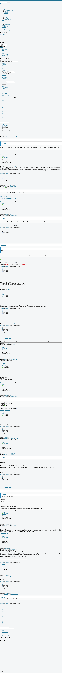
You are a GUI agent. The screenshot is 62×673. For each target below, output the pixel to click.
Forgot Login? (4, 49)
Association (4, 27)
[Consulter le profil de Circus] (5, 537)
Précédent (3, 101)
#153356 (11, 453)
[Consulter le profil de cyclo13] (5, 125)
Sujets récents (4, 64)
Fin (2, 111)
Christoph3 (10, 437)
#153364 (6, 593)
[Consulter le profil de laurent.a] (5, 204)
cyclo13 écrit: (3, 143)
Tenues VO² (6, 26)
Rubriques (3, 63)
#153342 (6, 135)
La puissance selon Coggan (8, 10)
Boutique (3, 25)
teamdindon (10, 593)
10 (2, 121)
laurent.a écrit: (3, 245)
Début (3, 100)
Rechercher (4, 65)
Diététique (5, 15)
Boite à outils (4, 21)
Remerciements (6, 18)
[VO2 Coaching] (3, 34)
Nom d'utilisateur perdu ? (6, 77)
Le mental (5, 16)
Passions (2, 533)
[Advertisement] (6, 38)
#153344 (11, 185)
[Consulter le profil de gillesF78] (5, 268)
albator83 (3, 512)
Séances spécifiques (7, 12)
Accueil (3, 5)
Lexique (5, 17)
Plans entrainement (7, 24)
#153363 (6, 575)
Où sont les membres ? (7, 30)
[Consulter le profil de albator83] (5, 513)
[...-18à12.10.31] (7, 196)
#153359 (6, 487)
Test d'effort (6, 9)
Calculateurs (6, 23)
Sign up (3, 50)
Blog (7, 533)
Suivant (3, 110)
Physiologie (6, 8)
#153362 (6, 548)
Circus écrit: (3, 218)
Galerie (5, 533)
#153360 (6, 524)
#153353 (6, 395)
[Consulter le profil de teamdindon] (6, 583)
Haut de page (2, 670)
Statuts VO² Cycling (7, 28)
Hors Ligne (4, 126)
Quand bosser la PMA (13, 136)
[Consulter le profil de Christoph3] (6, 428)
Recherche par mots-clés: (5, 61)
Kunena (33, 638)
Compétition (6, 13)
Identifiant (4, 71)
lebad (3, 175)
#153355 (6, 437)
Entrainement (4, 6)
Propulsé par (30, 638)
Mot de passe (4, 72)
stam (3, 156)
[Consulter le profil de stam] (5, 157)
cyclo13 (3, 124)
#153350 (6, 338)
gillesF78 (3, 267)
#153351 (6, 358)
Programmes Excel (7, 22)
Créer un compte (4, 78)
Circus (3, 536)
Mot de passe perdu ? (5, 76)
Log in (1, 47)
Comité (5, 29)
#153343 (6, 165)
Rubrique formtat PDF (7, 19)
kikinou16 (13, 560)
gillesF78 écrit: (4, 491)
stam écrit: (3, 139)
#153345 (6, 214)
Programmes (6, 11)
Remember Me (2, 46)
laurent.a (3, 203)
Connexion (2, 154)
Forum (3, 20)
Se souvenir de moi (6, 73)
